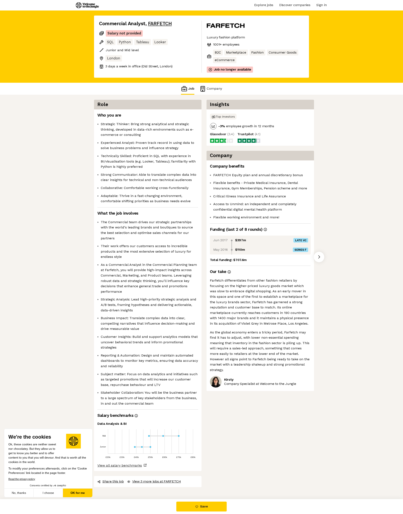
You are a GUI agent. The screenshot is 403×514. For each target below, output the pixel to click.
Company (214, 88)
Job (191, 88)
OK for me (78, 492)
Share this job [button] (113, 481)
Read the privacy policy (21, 479)
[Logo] (87, 5)
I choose (48, 492)
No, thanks (19, 492)
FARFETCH (160, 23)
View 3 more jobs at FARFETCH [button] (156, 481)
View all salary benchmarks (119, 465)
